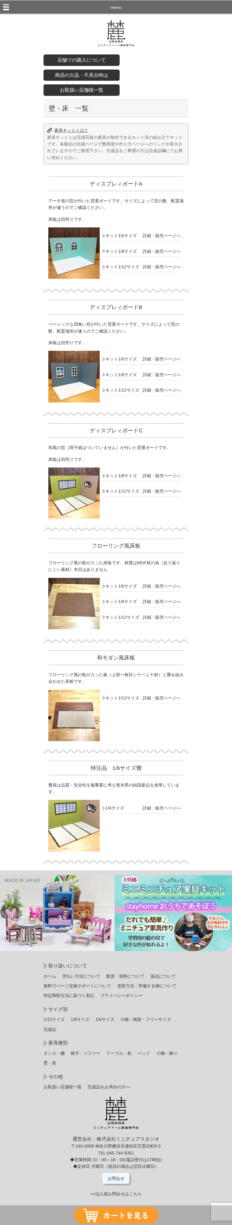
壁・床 (50, 1062)
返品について (163, 976)
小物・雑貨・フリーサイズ (145, 1019)
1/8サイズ (80, 1019)
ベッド (144, 1053)
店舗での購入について (81, 60)
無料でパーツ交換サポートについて (77, 985)
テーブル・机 (119, 1053)
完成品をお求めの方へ (109, 1086)
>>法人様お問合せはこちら (116, 1193)
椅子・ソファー (85, 1053)
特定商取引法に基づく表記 (69, 995)
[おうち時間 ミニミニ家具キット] (116, 949)
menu (116, 7)
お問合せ (116, 1178)
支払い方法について (81, 976)
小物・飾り (167, 1053)
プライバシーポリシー (121, 995)
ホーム (50, 976)
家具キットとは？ (71, 130)
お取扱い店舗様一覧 (81, 90)
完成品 (50, 1029)
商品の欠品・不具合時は (81, 75)
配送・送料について (125, 976)
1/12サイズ (54, 1019)
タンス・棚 (54, 1053)
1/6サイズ (104, 1019)
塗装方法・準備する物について (146, 985)
